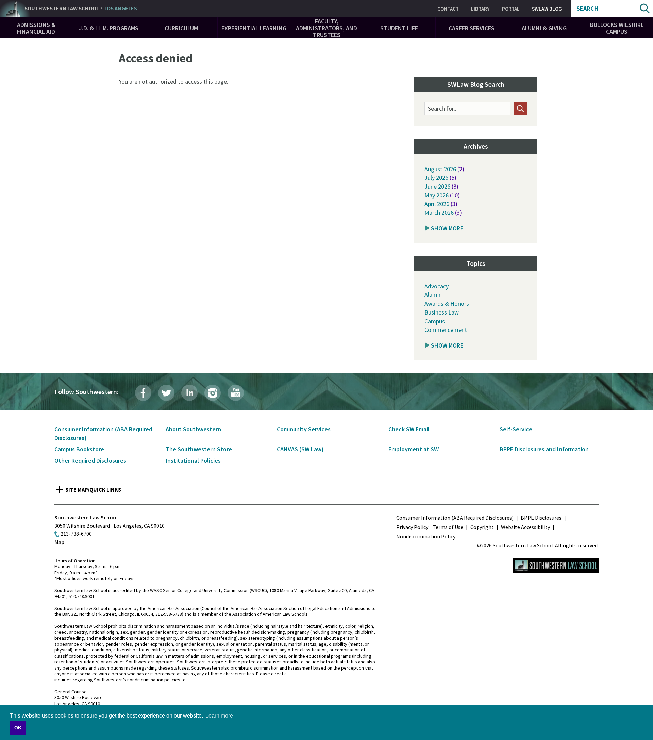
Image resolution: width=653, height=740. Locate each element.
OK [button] (17, 727)
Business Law (441, 312)
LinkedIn (189, 393)
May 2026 (436, 195)
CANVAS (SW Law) (300, 449)
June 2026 (437, 186)
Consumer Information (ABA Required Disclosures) (455, 517)
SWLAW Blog (547, 8)
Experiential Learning (253, 28)
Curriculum (181, 28)
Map (59, 541)
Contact (448, 8)
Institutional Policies (193, 460)
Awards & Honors (446, 303)
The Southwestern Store (199, 449)
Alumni (433, 295)
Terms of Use (448, 527)
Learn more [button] (219, 716)
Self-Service (516, 429)
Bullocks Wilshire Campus (617, 28)
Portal (511, 8)
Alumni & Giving (544, 28)
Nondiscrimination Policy (425, 536)
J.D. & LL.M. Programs (108, 28)
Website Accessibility (525, 527)
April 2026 (436, 204)
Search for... (443, 109)
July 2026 (436, 177)
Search (587, 8)
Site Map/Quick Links (93, 489)
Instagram (212, 393)
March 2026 (439, 212)
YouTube (236, 393)
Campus (434, 321)
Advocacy (436, 286)
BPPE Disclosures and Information (544, 449)
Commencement (445, 330)
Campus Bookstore (79, 449)
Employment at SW (413, 449)
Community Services (304, 429)
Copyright (482, 527)
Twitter (166, 393)
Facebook (143, 393)
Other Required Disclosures (90, 460)
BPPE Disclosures (541, 517)
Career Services (472, 28)
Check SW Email (409, 429)
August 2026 (440, 169)
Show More (447, 228)
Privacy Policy (412, 527)
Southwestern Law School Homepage (556, 565)
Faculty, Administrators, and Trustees (326, 28)
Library (480, 8)
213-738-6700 (76, 533)
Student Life (399, 28)
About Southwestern (193, 429)
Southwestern (80, 8)
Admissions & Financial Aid (36, 28)
